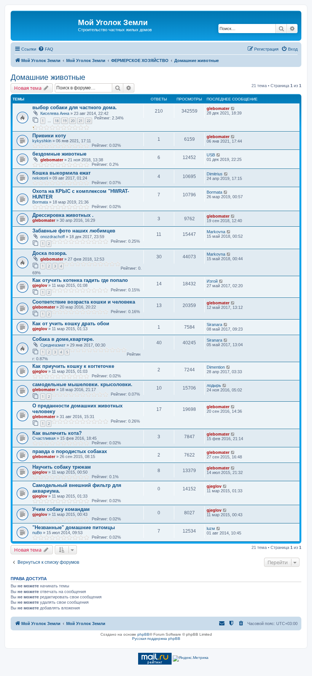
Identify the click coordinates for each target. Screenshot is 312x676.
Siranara (214, 324)
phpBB (143, 634)
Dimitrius (215, 174)
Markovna (216, 231)
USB (211, 155)
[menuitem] (45, 49)
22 (89, 120)
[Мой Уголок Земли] (45, 25)
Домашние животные (48, 77)
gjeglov (39, 285)
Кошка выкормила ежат (61, 173)
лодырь (214, 385)
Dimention (216, 367)
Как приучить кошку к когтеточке (73, 366)
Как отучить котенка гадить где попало (80, 280)
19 (65, 120)
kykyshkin (41, 140)
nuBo (37, 532)
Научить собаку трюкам (61, 467)
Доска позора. (49, 253)
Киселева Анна (54, 113)
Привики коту (49, 135)
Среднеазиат (52, 345)
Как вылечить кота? (57, 433)
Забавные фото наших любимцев (73, 231)
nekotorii (40, 178)
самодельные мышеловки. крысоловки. (82, 384)
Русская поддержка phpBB (156, 638)
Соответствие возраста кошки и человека (83, 302)
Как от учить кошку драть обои (70, 323)
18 (57, 120)
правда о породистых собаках (69, 451)
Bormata (40, 202)
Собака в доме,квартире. (63, 339)
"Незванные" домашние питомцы (73, 527)
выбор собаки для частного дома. (74, 107)
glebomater (218, 108)
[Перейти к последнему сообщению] (233, 108)
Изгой (212, 281)
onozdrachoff (52, 236)
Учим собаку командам (61, 509)
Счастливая (44, 438)
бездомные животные (59, 154)
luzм (211, 528)
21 (81, 120)
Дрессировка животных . (63, 215)
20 (73, 120)
